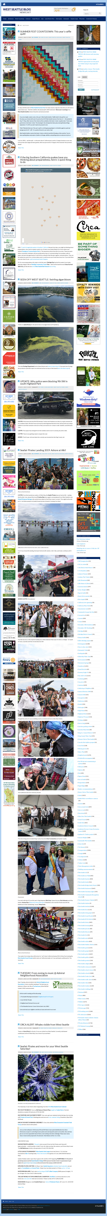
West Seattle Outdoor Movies (86, 944)
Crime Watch (36, 19)
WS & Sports (81, 1005)
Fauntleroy (81, 666)
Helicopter (81, 707)
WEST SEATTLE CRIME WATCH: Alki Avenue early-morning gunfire (88, 54)
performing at (48, 1171)
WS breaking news (83, 1011)
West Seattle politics (83, 957)
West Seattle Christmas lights (86, 892)
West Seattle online (83, 941)
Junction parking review (85, 726)
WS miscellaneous (58, 1052)
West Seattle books (83, 882)
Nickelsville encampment (85, 758)
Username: (80, 80)
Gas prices (81, 682)
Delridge (80, 631)
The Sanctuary (37, 986)
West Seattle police (83, 954)
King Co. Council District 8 (85, 733)
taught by (57, 1110)
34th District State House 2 (85, 567)
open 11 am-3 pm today (29, 1163)
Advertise (11, 19)
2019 (6, 1201)
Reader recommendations (85, 789)
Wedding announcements (85, 869)
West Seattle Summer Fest (38, 107)
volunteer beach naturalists (55, 1166)
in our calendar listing (54, 1117)
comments (11, 1209)
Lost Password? (95, 89)
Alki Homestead (82, 580)
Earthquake (81, 653)
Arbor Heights (82, 590)
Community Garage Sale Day (86, 612)
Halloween (81, 701)
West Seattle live (82, 935)
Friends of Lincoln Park (26, 1117)
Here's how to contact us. (43, 1205)
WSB (57, 1106)
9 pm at (53, 1182)
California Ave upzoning (85, 602)
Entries (4, 1209)
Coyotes (80, 618)
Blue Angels (81, 599)
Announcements (82, 587)
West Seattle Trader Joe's (85, 976)
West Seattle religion (84, 964)
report (46, 996)
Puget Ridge (81, 786)
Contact (28, 19)
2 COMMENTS (36, 1052)
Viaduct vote (81, 863)
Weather (81, 19)
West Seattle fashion (83, 903)
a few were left (28, 1178)
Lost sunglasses (81, 544)
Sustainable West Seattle (85, 841)
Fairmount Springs (83, 663)
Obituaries (59, 19)
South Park (81, 823)
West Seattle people (83, 951)
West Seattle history (83, 922)
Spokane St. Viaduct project (85, 834)
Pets (79, 773)
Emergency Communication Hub (31, 251)
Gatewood (81, 685)
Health (80, 704)
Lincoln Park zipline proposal (86, 742)
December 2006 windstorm (85, 625)
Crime (42, 387)
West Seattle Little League (43, 1151)
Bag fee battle (82, 593)
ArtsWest (52, 1176)
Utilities (80, 860)
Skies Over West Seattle (84, 816)
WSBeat (80, 1029)
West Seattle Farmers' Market (86, 900)
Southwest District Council (85, 826)
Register (85, 77)
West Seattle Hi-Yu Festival (85, 919)
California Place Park (84, 606)
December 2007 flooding (85, 628)
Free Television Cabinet (83, 539)
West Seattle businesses (84, 888)
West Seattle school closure (85, 970)
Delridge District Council (85, 634)
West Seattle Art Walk (84, 876)
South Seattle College (37, 1160)
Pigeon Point (81, 776)
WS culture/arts (82, 1014)
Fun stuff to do (46, 453)
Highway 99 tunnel (83, 717)
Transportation (82, 850)
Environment (82, 660)
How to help (44, 37)
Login (79, 77)
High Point (81, 710)
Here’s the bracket (42, 1153)
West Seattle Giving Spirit (85, 913)
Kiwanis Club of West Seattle (86, 739)
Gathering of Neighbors (84, 688)
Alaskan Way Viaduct (84, 577)
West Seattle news (55, 165)
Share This (21, 147)
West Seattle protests (84, 960)
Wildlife (60, 1028)
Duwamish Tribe (82, 650)
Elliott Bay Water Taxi (84, 656)
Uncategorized (82, 857)
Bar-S (27, 1153)
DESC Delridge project (84, 641)
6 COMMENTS (36, 165)
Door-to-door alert (83, 647)
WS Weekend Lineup (84, 1026)
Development (82, 644)
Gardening (81, 679)
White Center (82, 999)
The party (36, 1144)
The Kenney (81, 847)
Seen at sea (81, 810)
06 (13, 1201)
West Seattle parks (83, 948)
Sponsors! (66, 19)
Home (4, 19)
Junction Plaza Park (83, 730)
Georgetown (81, 698)
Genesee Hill (81, 695)
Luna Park (81, 745)
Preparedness (45, 165)
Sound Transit (82, 819)
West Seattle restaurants (84, 967)
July (10, 1201)
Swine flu (80, 844)
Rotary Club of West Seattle (85, 792)
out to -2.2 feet (66, 1168)
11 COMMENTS (36, 453)
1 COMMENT (35, 37)
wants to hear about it (54, 366)
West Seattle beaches (58, 453)
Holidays (80, 720)
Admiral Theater (82, 574)
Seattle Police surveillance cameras (88, 798)
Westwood (81, 992)
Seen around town (83, 807)
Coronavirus (81, 615)
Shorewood (81, 813)
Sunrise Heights (82, 837)
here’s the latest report (63, 368)
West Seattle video (83, 983)
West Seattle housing (84, 925)
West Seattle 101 (82, 872)
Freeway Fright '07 (83, 672)
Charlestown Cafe (83, 609)
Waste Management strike (85, 866)
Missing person (82, 749)
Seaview (80, 804)
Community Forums (91, 19)
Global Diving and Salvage (25, 499)
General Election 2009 (84, 691)
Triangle (80, 853)
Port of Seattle (82, 779)
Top (19, 1209)
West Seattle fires (83, 910)
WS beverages (82, 1008)
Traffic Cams (74, 19)
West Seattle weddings (84, 989)
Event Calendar (19, 19)
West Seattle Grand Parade (25, 958)
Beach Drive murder (84, 596)
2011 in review (82, 564)
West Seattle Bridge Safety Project (87, 885)
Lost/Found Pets (49, 19)
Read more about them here (37, 902)
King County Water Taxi (84, 736)
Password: (80, 84)
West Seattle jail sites (84, 929)
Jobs (42, 19)
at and (30, 1168)
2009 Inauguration (83, 561)
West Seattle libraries (84, 932)
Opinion (80, 770)
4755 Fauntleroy (82, 571)
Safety (80, 795)
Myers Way (81, 752)
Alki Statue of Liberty (84, 583)
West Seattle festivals (55, 37)
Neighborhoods (82, 755)
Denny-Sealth (82, 637)
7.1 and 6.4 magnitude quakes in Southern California (34, 247)
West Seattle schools (83, 973)
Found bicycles (82, 669)
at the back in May (44, 266)
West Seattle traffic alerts (85, 979)
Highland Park (49, 387)
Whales (55, 1028)
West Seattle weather (84, 986)
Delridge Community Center (39, 264)
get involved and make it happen (39, 259)
